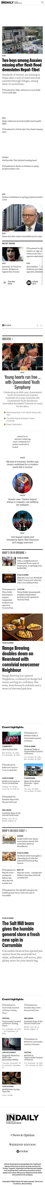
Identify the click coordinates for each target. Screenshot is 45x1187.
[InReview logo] (22, 1151)
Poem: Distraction (14, 424)
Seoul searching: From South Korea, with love (24, 413)
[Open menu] (42, 2)
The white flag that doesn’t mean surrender (20, 419)
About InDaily (27, 1184)
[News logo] (22, 1135)
